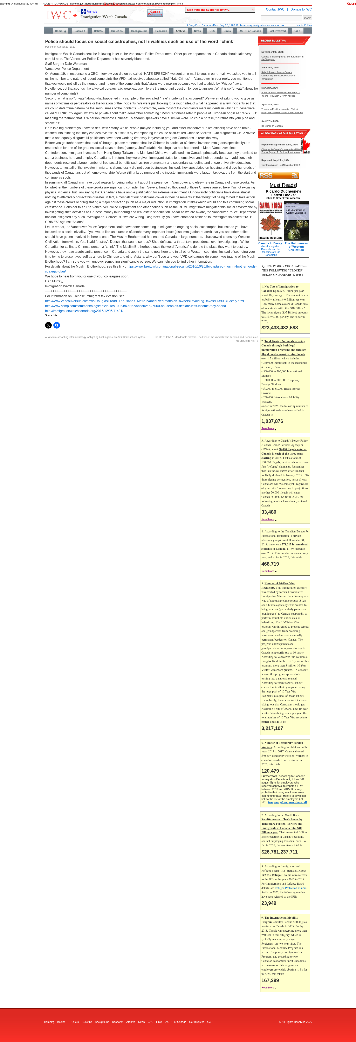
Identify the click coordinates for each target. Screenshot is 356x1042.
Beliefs (98, 31)
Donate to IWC (301, 9)
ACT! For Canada (250, 31)
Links (227, 31)
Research (161, 31)
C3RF (297, 31)
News (197, 31)
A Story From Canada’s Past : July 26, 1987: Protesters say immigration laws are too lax (215, 25)
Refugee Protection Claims (290, 888)
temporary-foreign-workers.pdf (287, 802)
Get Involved (278, 31)
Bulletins (117, 31)
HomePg (60, 31)
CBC (212, 31)
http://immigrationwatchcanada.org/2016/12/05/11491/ (84, 311)
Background (139, 31)
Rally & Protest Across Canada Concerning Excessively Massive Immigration (278, 75)
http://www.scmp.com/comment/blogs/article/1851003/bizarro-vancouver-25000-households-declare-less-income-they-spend (135, 306)
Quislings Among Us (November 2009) (280, 165)
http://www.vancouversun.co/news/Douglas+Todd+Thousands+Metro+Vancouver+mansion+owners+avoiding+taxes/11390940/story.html (144, 301)
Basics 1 (80, 31)
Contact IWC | (277, 9)
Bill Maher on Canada (272, 126)
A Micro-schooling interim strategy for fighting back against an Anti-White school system (95, 337)
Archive (180, 31)
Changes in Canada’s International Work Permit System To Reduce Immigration (281, 150)
